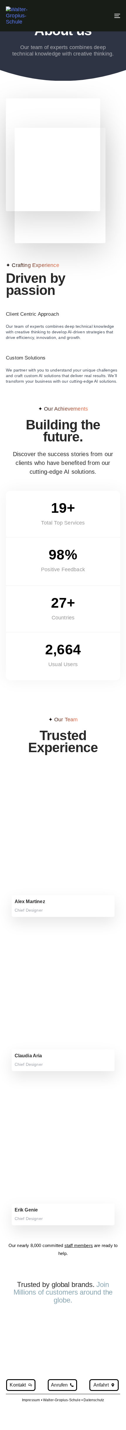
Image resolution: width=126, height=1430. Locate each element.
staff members (78, 1245)
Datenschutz (94, 1400)
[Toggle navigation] (101, 15)
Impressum (31, 1400)
